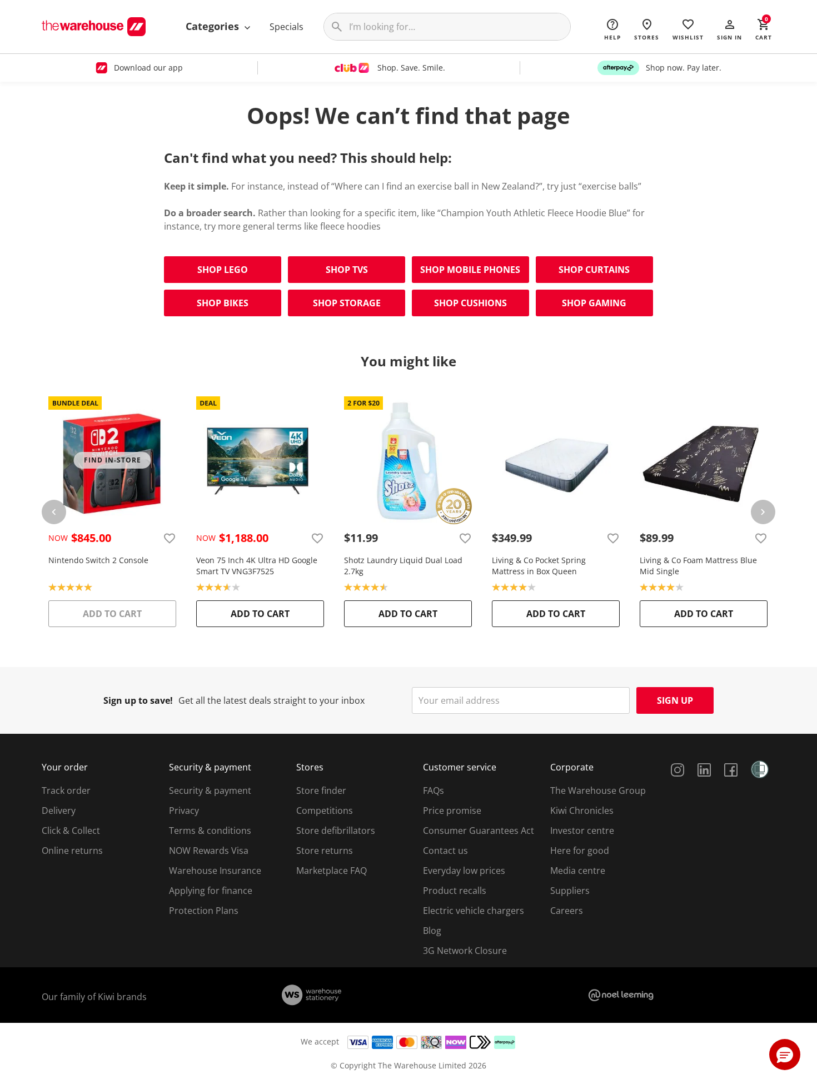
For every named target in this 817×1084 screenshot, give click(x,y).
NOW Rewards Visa (208, 850)
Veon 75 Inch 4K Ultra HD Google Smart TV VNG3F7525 (256, 565)
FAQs (433, 790)
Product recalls (454, 890)
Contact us (445, 850)
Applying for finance (210, 890)
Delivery (59, 810)
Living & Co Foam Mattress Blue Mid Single (698, 565)
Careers (566, 910)
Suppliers (570, 890)
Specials (286, 27)
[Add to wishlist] (169, 538)
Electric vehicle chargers (473, 910)
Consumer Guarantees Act (478, 830)
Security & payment (210, 790)
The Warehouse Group (598, 790)
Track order (66, 790)
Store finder (321, 790)
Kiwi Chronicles (582, 810)
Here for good (579, 850)
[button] (729, 29)
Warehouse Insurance (215, 870)
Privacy (184, 810)
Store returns (324, 850)
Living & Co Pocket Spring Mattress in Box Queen (539, 565)
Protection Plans (203, 910)
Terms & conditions (210, 830)
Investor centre (582, 830)
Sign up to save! (138, 700)
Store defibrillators (335, 830)
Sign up (675, 700)
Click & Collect (71, 830)
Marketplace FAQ (331, 870)
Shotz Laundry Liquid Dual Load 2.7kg (403, 565)
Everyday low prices (464, 870)
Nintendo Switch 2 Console (98, 560)
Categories (214, 26)
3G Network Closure (465, 950)
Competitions (324, 810)
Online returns (72, 850)
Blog (432, 930)
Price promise (452, 810)
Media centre (577, 870)
